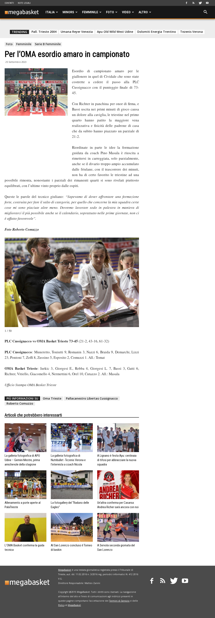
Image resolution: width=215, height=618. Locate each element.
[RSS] (193, 3)
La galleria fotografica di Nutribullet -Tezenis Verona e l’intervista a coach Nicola (68, 460)
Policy (61, 605)
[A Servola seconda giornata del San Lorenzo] (118, 527)
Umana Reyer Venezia (77, 32)
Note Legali (24, 3)
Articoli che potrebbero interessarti (33, 415)
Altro (143, 12)
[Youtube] (207, 3)
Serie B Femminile (48, 44)
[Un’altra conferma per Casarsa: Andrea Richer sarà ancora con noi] (118, 484)
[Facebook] (186, 3)
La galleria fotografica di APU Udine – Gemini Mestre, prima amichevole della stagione (22, 460)
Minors (68, 12)
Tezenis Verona (191, 32)
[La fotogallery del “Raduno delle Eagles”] (72, 484)
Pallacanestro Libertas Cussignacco (92, 398)
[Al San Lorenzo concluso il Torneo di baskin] (72, 527)
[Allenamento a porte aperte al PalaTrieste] (25, 484)
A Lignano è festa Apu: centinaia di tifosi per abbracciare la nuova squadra (116, 460)
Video (126, 12)
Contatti (9, 3)
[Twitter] (200, 3)
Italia (50, 12)
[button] (205, 12)
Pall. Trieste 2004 (43, 32)
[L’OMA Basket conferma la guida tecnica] (25, 527)
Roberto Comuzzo (20, 403)
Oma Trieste (52, 398)
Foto (110, 12)
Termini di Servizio (119, 600)
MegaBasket (64, 569)
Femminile (90, 12)
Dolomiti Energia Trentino (156, 32)
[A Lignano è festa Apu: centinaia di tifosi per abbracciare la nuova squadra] (118, 437)
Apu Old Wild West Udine (115, 32)
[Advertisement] (36, 146)
